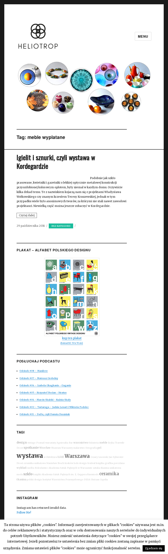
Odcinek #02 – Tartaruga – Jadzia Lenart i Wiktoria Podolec (54, 407)
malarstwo (79, 448)
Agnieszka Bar (65, 442)
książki (37, 474)
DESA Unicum (91, 479)
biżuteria (94, 442)
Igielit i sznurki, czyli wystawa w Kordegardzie (56, 161)
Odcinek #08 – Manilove (33, 370)
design (22, 442)
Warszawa (77, 456)
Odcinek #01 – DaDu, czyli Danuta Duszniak (44, 414)
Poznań (40, 442)
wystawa (30, 455)
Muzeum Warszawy (62, 448)
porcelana (119, 463)
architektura (50, 457)
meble (103, 442)
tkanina (21, 479)
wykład (21, 467)
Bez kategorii (60, 226)
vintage (31, 442)
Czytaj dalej (28, 215)
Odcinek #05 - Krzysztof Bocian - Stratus (43, 392)
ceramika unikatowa (35, 463)
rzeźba (30, 468)
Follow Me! (24, 512)
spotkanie (31, 447)
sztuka (96, 468)
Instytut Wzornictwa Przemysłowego (62, 479)
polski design (34, 479)
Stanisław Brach (55, 463)
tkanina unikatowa (111, 468)
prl (99, 447)
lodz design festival (84, 463)
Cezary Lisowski (99, 457)
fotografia (91, 448)
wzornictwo (81, 442)
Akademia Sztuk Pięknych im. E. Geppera (64, 474)
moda (20, 474)
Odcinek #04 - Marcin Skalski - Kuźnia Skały (45, 399)
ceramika (109, 473)
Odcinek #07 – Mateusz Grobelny (38, 378)
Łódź (61, 456)
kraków (69, 463)
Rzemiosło (93, 474)
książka (100, 463)
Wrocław (45, 447)
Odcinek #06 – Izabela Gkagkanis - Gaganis (45, 385)
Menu (143, 36)
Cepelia (104, 479)
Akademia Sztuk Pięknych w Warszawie (70, 468)
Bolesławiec (41, 468)
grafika (109, 463)
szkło (28, 474)
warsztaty (50, 442)
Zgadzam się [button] (153, 548)
